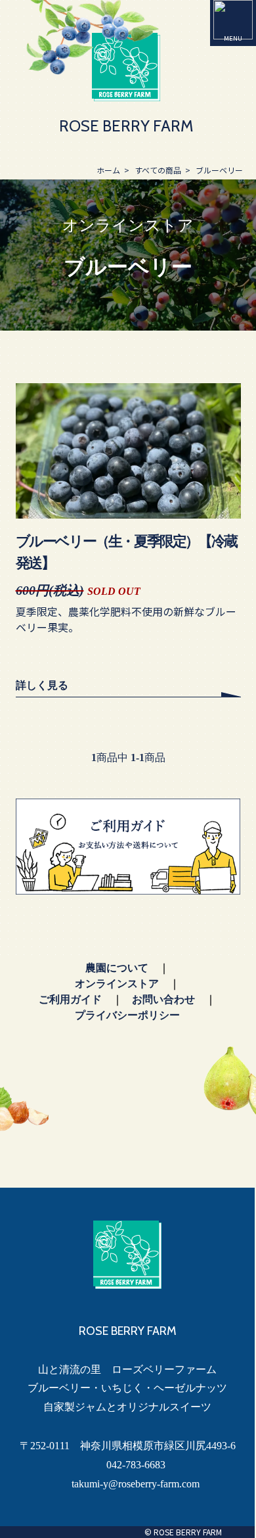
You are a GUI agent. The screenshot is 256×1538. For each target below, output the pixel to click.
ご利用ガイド (70, 999)
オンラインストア (117, 983)
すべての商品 (158, 169)
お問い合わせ (163, 999)
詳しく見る (42, 685)
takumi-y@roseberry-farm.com (136, 1483)
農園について (116, 967)
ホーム (108, 169)
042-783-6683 (135, 1464)
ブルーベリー (219, 169)
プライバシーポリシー (127, 1015)
